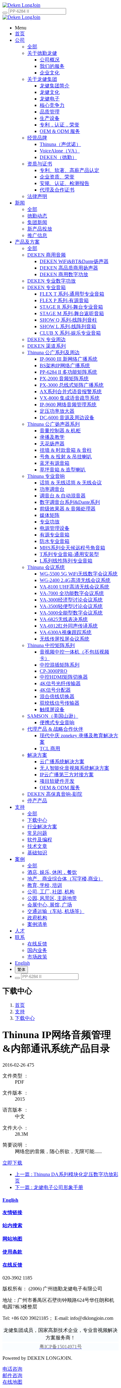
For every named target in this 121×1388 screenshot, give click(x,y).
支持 (20, 1011)
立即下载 (12, 1162)
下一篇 (49, 1187)
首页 (20, 1005)
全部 (32, 46)
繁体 (21, 969)
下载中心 (25, 1018)
